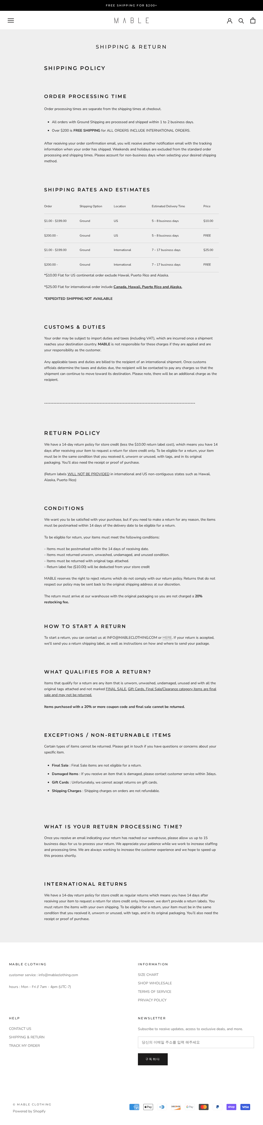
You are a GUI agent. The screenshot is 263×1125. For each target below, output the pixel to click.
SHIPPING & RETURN (26, 1037)
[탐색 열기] (11, 20)
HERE (167, 637)
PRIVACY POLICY (152, 1000)
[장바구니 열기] (252, 20)
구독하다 (152, 1059)
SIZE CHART (148, 974)
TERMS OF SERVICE (154, 991)
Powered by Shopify (29, 1111)
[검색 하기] (241, 20)
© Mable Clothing (32, 1104)
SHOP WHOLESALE (155, 983)
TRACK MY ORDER (24, 1045)
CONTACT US (20, 1028)
